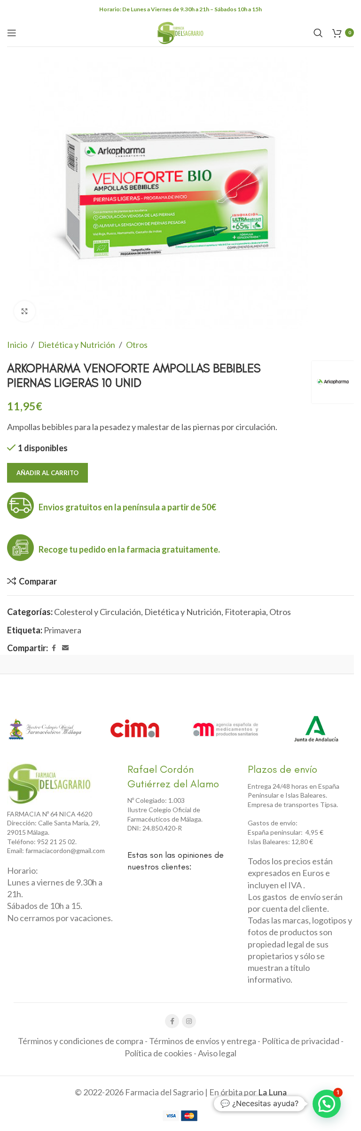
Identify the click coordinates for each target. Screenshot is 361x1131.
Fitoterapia (245, 612)
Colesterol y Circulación (97, 612)
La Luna (272, 1092)
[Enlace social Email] (65, 648)
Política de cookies (158, 1053)
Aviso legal (217, 1053)
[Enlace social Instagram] (189, 1021)
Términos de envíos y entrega (202, 1041)
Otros (137, 344)
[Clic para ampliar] (24, 311)
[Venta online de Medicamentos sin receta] (226, 729)
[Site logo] (180, 31)
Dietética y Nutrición (76, 344)
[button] (327, 1104)
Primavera (62, 630)
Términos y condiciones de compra (80, 1041)
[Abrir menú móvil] (11, 32)
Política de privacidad (300, 1041)
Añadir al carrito (47, 473)
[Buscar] (318, 32)
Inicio (17, 344)
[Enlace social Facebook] (53, 648)
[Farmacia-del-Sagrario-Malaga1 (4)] (49, 783)
